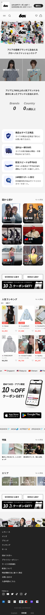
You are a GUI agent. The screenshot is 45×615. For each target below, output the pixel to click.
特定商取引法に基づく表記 (12, 572)
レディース (6, 532)
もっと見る (39, 199)
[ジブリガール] (10, 481)
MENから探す (33, 277)
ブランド (5, 540)
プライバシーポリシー (10, 560)
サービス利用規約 (8, 564)
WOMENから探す (12, 277)
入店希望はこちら (8, 581)
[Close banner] (2, 2)
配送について (7, 568)
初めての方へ (7, 555)
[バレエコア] (28, 481)
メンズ (4, 536)
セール (4, 549)
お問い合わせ (7, 577)
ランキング (6, 545)
